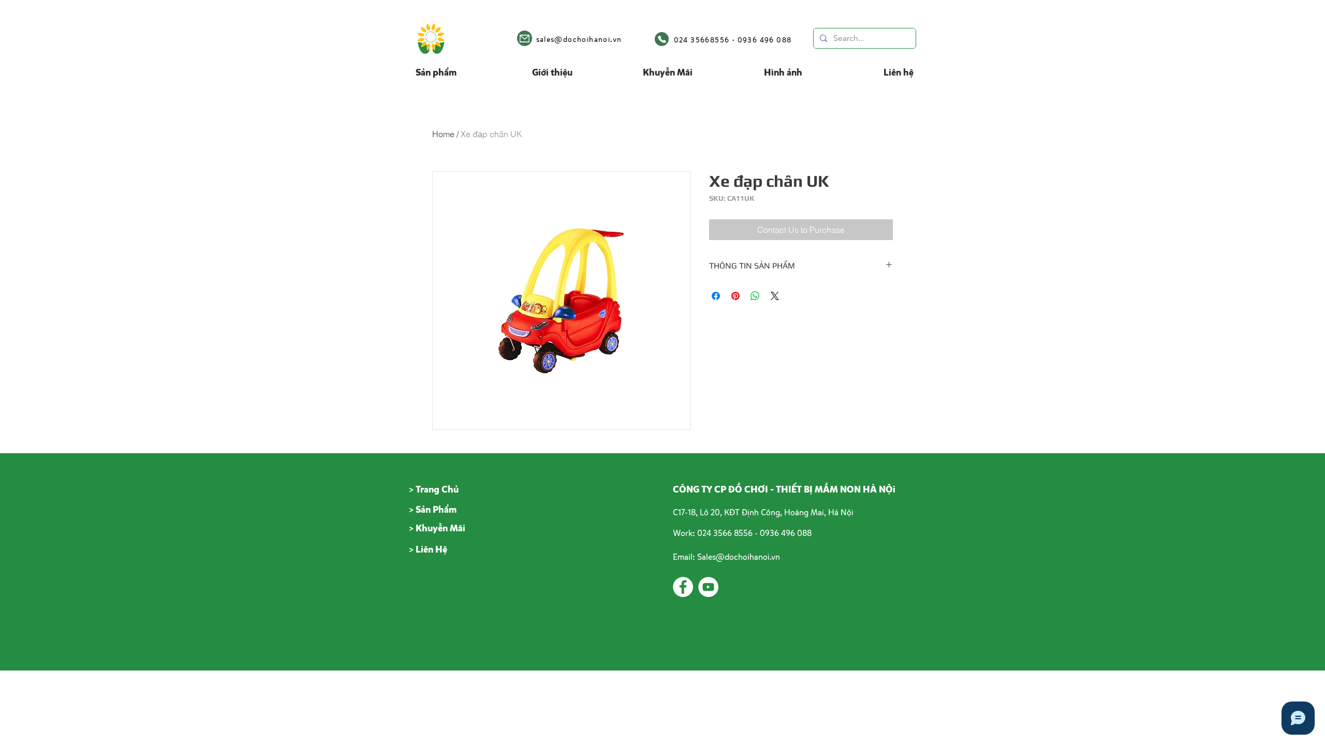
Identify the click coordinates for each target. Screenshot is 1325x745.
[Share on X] (775, 296)
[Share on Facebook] (716, 296)
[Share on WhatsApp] (755, 296)
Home (443, 134)
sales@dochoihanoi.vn (579, 39)
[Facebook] (683, 587)
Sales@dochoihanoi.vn (738, 556)
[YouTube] (708, 587)
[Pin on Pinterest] (735, 296)
